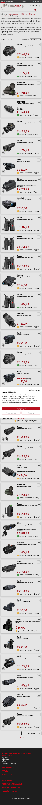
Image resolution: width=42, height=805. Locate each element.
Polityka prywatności (34, 390)
